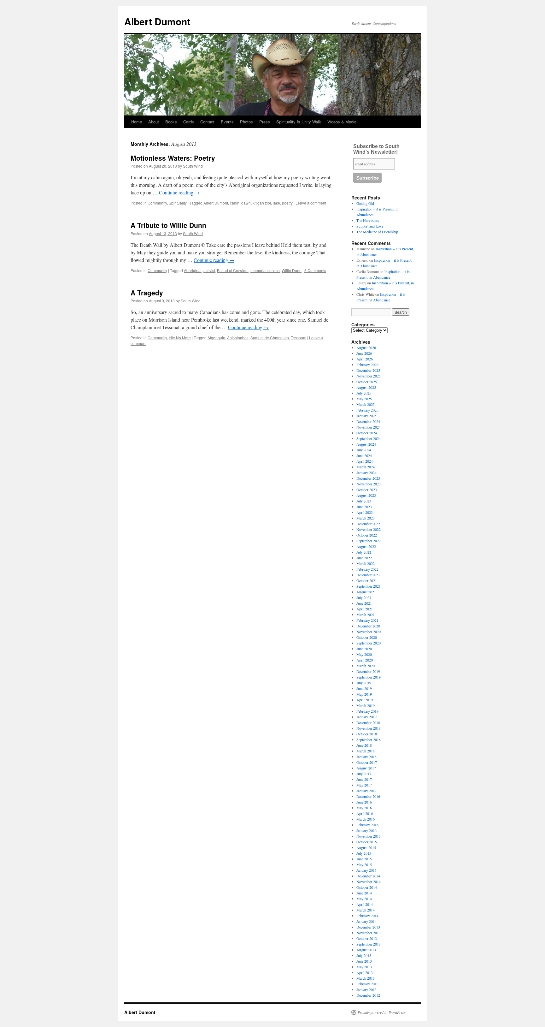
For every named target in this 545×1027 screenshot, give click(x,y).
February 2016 (367, 824)
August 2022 (366, 546)
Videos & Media (341, 122)
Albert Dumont (157, 21)
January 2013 (366, 989)
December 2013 (368, 926)
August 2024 (366, 444)
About (153, 122)
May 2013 (364, 966)
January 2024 (366, 472)
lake (276, 202)
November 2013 (368, 932)
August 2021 (366, 591)
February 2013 (367, 983)
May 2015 (364, 864)
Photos (246, 122)
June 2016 (364, 801)
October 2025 (366, 381)
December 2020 (368, 625)
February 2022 (367, 569)
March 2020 (365, 665)
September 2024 (368, 438)
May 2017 (364, 784)
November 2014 (368, 881)
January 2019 (366, 716)
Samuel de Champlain (269, 337)
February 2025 (367, 410)
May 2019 (364, 694)
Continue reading (179, 192)
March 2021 (365, 614)
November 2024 (368, 427)
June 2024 (364, 455)
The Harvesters (367, 220)
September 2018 (368, 739)
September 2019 (368, 677)
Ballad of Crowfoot (233, 270)
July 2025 (363, 392)
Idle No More (180, 337)
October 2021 (366, 580)
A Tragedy (147, 292)
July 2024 (363, 449)
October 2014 (366, 887)
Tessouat (298, 337)
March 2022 (365, 563)
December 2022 (368, 523)
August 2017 (366, 767)
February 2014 (367, 915)
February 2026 (367, 364)
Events (227, 122)
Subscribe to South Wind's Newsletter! (376, 149)
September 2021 (368, 586)
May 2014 (364, 898)
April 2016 (364, 813)
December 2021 (368, 574)
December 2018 (368, 722)
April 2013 (364, 972)
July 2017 (363, 773)
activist (209, 270)
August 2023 (366, 495)
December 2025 (368, 370)
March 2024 (365, 466)
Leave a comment (311, 202)
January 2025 (366, 415)
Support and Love (369, 226)
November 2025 (368, 375)
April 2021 (364, 608)
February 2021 (367, 620)
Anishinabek (238, 337)
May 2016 (364, 807)
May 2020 (364, 654)
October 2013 (366, 938)
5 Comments (315, 270)
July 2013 (363, 955)
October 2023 (366, 489)
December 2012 (368, 995)
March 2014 (365, 909)
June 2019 (364, 688)
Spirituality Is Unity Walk (298, 122)
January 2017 (366, 790)
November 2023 (368, 483)
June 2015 (364, 858)
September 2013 (368, 944)
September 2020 (368, 642)
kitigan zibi (262, 202)
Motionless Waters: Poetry (173, 158)
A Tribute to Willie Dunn (168, 225)
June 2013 (364, 961)
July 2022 (363, 552)
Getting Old (365, 203)
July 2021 (363, 597)
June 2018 (364, 745)
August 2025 (366, 387)
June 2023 (364, 506)
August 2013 (366, 949)
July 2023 (363, 500)
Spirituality (178, 202)
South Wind (193, 166)
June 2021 (364, 603)
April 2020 (364, 659)
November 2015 (368, 836)
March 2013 (365, 978)
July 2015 (363, 853)
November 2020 (368, 631)
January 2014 (366, 921)
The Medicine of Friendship (377, 231)
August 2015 (366, 847)
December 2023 (368, 478)
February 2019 (367, 711)
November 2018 (368, 728)
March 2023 (365, 517)
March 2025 (365, 404)
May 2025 (364, 398)
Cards (188, 122)
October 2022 (366, 534)
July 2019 (363, 682)
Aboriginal (193, 270)
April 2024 (364, 461)
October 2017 (366, 762)
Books (171, 122)
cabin (234, 202)
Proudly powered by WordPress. (382, 1012)
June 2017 (364, 779)
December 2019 (368, 671)
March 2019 (365, 705)
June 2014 (364, 892)
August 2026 (366, 347)
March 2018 (365, 750)
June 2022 (364, 557)
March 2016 (365, 819)
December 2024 (368, 421)
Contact (207, 122)
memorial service (265, 270)
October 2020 (366, 637)
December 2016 (368, 796)
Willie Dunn (292, 270)
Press (264, 122)
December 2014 (368, 875)
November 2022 (368, 529)
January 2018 (366, 756)
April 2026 (364, 358)
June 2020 (364, 648)
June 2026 (364, 353)
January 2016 (366, 830)
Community (157, 202)
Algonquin (216, 337)
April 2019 (364, 699)
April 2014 (364, 904)
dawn (246, 202)
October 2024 (366, 432)
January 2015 (366, 870)
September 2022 (368, 540)
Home (136, 122)
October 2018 (366, 733)
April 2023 (364, 512)
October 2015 (366, 841)
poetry (287, 202)
